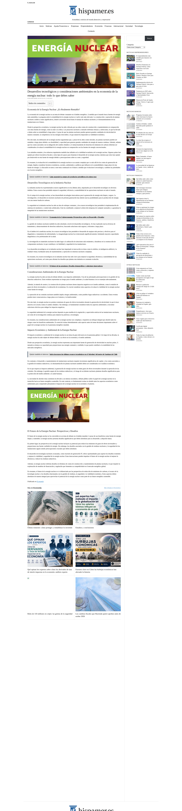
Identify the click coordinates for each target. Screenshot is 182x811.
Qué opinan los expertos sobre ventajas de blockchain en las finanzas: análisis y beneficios (145, 218)
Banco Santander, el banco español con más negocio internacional (144, 158)
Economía (98, 26)
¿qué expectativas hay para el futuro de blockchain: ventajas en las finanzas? (145, 246)
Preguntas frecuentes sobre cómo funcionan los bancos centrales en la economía (144, 117)
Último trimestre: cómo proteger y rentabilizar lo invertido (49, 528)
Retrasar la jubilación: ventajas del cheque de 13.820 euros (145, 286)
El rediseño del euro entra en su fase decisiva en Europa (144, 133)
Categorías (130, 45)
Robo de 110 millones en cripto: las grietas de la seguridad (49, 614)
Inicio (42, 26)
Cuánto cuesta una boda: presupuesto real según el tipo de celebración (145, 277)
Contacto (91, 31)
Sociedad (129, 26)
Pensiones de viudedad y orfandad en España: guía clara (143, 304)
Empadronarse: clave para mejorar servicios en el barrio (145, 312)
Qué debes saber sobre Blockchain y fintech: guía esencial (144, 227)
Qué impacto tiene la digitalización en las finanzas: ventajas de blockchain (145, 200)
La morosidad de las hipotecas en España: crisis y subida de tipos (145, 167)
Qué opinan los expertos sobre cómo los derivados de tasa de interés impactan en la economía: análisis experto (49, 570)
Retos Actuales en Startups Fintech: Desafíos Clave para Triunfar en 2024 (144, 75)
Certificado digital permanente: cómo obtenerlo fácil (144, 328)
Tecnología (139, 26)
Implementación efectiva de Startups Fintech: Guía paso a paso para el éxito (145, 84)
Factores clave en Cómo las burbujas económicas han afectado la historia (96, 570)
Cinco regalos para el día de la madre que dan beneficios (145, 319)
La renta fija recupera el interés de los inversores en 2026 (144, 142)
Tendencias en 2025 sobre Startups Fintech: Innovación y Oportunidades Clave (144, 93)
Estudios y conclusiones (85, 528)
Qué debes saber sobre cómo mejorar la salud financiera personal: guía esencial (144, 181)
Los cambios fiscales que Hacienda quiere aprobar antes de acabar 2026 (98, 615)
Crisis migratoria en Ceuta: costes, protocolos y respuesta (145, 269)
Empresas (75, 26)
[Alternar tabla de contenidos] (48, 103)
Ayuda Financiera (60, 26)
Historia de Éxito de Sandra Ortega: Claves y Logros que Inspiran (144, 102)
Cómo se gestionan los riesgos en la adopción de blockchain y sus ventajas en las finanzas (145, 209)
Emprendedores (87, 26)
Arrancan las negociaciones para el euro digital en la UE (144, 150)
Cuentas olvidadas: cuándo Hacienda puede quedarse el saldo (144, 125)
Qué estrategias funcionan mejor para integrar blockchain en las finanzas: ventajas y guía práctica (144, 190)
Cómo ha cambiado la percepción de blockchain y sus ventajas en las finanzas (144, 255)
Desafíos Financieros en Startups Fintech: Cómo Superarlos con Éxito (143, 66)
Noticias (49, 26)
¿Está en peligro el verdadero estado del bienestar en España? (145, 295)
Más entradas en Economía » (112, 488)
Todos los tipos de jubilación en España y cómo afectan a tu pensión (145, 337)
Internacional (118, 26)
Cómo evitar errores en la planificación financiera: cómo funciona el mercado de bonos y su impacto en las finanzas (145, 236)
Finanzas (108, 26)
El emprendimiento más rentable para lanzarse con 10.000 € (144, 57)
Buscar (149, 38)
